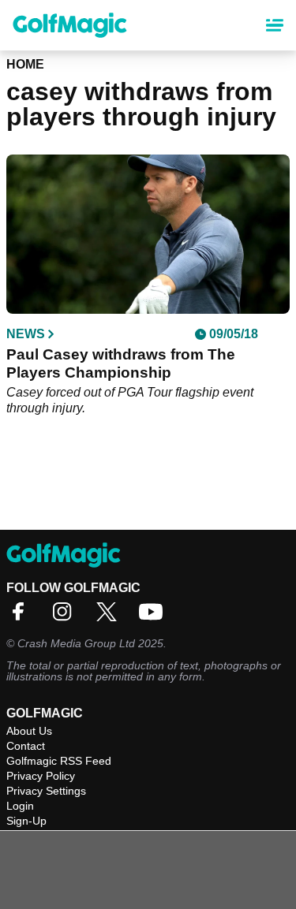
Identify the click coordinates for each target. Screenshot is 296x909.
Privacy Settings (46, 790)
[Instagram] (66, 617)
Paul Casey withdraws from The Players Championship (120, 363)
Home (25, 64)
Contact (25, 745)
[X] (110, 617)
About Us (29, 730)
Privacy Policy (40, 775)
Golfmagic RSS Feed (58, 760)
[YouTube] (154, 617)
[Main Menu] (274, 25)
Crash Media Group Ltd (76, 643)
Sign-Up (26, 820)
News (25, 334)
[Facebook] (22, 617)
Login (20, 805)
